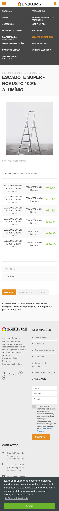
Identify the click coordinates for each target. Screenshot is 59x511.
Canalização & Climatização (9, 36)
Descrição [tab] (9, 292)
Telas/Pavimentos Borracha (10, 55)
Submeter (40, 437)
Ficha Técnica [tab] (25, 292)
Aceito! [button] (29, 506)
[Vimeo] (20, 373)
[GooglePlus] (15, 373)
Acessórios (8, 23)
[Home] (14, 329)
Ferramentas (38, 10)
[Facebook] (4, 373)
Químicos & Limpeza (11, 49)
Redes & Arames (39, 42)
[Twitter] (10, 373)
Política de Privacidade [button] (16, 498)
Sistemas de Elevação (13, 42)
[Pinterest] (4, 377)
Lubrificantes (39, 23)
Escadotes (35, 73)
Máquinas (7, 10)
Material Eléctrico (41, 49)
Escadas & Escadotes (42, 36)
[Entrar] (55, 3)
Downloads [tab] (42, 292)
